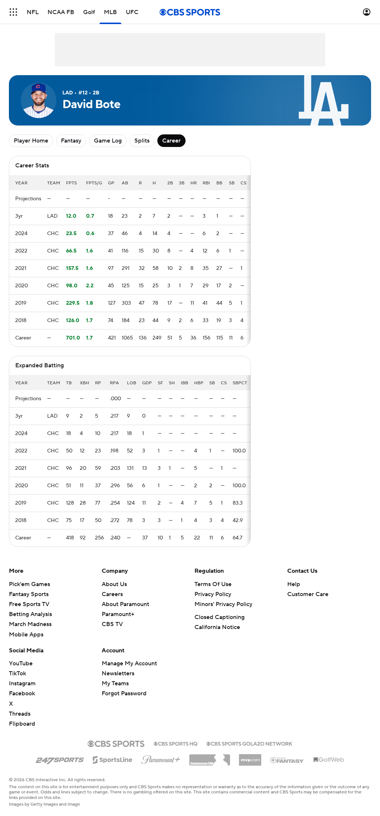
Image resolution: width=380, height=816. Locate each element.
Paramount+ (118, 614)
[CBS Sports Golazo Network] (249, 743)
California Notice (217, 627)
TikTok (17, 673)
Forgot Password (124, 693)
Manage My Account (129, 663)
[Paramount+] (160, 758)
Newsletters (118, 673)
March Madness (30, 624)
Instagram (22, 683)
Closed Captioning (219, 617)
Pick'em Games (29, 584)
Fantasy (71, 140)
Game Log (108, 140)
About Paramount (125, 604)
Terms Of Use (213, 584)
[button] (13, 12)
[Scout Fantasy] (287, 759)
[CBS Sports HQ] (175, 743)
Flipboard (22, 724)
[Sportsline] (112, 758)
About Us (114, 584)
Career (171, 140)
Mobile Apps (26, 634)
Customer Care (307, 594)
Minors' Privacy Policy (223, 604)
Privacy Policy (212, 594)
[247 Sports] (60, 758)
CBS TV (112, 624)
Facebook (22, 693)
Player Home (31, 140)
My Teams (115, 683)
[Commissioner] (209, 757)
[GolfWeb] (328, 760)
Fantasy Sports (29, 594)
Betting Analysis (30, 614)
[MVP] (250, 757)
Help (293, 584)
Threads (19, 714)
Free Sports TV (29, 604)
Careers (112, 594)
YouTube (21, 663)
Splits (142, 140)
